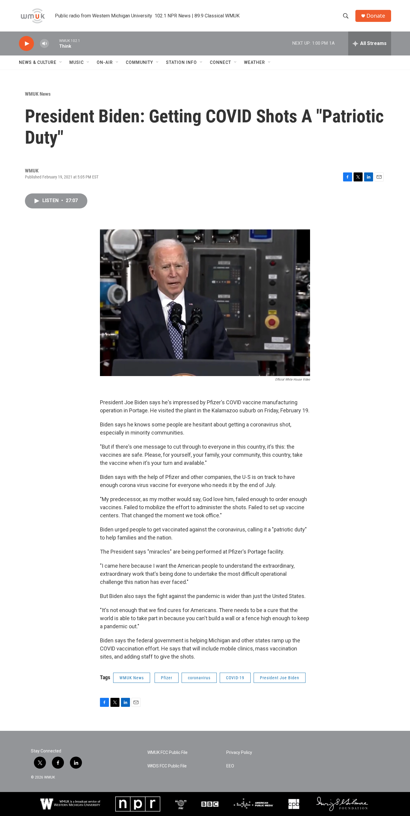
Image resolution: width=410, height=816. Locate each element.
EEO (230, 766)
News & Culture (37, 62)
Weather (254, 62)
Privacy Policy (239, 752)
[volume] (44, 43)
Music (76, 62)
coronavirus (199, 677)
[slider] (54, 43)
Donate (375, 16)
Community (139, 62)
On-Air (105, 62)
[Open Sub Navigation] (61, 62)
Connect (220, 62)
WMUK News (38, 94)
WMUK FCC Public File (167, 752)
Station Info (181, 62)
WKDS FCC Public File (167, 766)
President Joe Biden (279, 677)
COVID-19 (235, 677)
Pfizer (166, 677)
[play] (26, 43)
